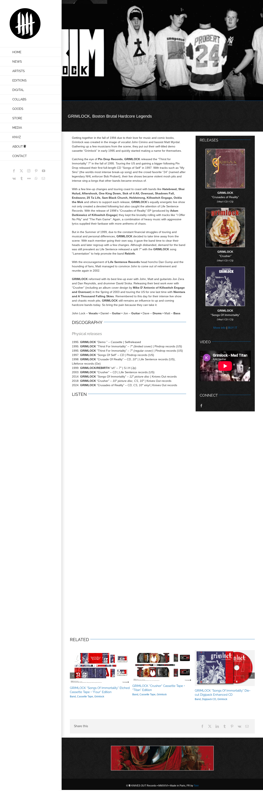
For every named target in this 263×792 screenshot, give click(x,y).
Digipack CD (84, 695)
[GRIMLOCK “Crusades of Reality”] (225, 150)
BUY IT (232, 327)
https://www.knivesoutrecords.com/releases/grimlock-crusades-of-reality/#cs (162, 667)
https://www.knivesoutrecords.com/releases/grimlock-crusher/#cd (100, 668)
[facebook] (201, 405)
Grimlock (97, 695)
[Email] (247, 724)
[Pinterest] (232, 724)
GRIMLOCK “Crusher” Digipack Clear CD (98, 690)
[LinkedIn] (217, 724)
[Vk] (239, 724)
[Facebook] (202, 724)
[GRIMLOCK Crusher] (225, 209)
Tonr (196, 783)
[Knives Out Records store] (162, 755)
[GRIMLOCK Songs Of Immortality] (225, 268)
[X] (209, 724)
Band (73, 695)
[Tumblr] (224, 724)
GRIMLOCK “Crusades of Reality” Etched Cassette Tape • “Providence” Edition (223, 690)
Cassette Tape (148, 696)
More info (219, 327)
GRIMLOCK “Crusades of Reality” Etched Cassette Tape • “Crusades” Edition (160, 690)
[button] (73, 674)
